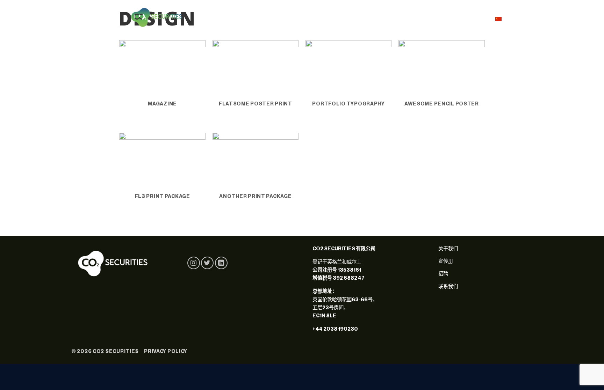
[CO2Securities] (156, 17)
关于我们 (411, 17)
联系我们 (471, 17)
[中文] (501, 18)
